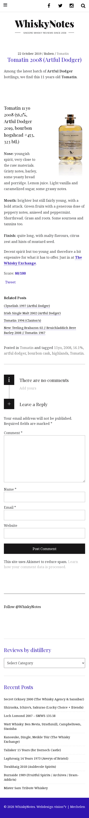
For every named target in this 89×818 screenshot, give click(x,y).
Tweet (10, 282)
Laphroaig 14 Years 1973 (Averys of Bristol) (36, 758)
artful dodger (15, 353)
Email (10, 507)
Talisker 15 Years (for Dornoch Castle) (32, 750)
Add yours (27, 388)
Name (10, 489)
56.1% (78, 347)
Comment (13, 432)
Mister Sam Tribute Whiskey (26, 788)
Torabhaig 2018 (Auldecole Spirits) (30, 767)
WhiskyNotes (44, 23)
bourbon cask (39, 353)
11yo (58, 347)
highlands (60, 353)
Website (10, 525)
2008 (67, 347)
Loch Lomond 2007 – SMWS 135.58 (30, 716)
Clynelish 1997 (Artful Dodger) (27, 306)
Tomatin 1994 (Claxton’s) (22, 320)
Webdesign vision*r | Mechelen (61, 807)
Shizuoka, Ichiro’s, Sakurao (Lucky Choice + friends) (43, 707)
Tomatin (63, 54)
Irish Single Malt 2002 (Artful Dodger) (32, 313)
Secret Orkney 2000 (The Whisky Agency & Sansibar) (44, 699)
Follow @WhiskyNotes (22, 606)
